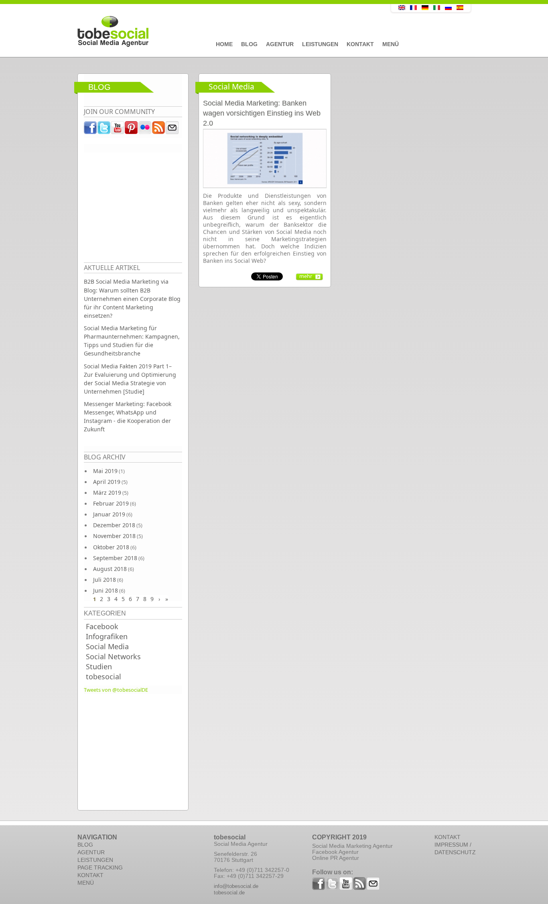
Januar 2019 (109, 514)
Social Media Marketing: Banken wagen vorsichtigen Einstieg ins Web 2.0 (262, 113)
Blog (249, 44)
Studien (99, 666)
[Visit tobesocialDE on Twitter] (104, 129)
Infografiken (107, 636)
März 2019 (107, 492)
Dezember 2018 (114, 525)
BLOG (85, 844)
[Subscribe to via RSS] (159, 129)
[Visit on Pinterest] (131, 129)
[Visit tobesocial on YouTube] (118, 129)
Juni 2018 (105, 590)
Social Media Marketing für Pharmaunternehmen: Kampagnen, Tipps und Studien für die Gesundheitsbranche (132, 340)
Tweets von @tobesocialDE (116, 689)
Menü (390, 44)
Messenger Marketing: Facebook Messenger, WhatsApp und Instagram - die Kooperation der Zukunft (127, 416)
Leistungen (320, 44)
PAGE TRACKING (100, 867)
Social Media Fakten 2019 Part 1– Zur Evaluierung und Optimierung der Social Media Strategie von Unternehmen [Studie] (130, 378)
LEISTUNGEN (95, 860)
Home (224, 44)
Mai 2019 (105, 471)
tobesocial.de (229, 893)
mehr (305, 276)
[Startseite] (215, 31)
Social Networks (113, 656)
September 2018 (115, 558)
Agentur (280, 44)
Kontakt (360, 44)
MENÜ (85, 883)
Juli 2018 (104, 579)
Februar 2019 (111, 503)
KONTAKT (90, 875)
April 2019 (106, 482)
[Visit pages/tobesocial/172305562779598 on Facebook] (90, 129)
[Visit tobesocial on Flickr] (145, 129)
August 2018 (110, 569)
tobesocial (103, 676)
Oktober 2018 (111, 547)
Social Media (107, 646)
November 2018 (114, 536)
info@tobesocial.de (236, 886)
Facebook (102, 626)
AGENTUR (91, 852)
